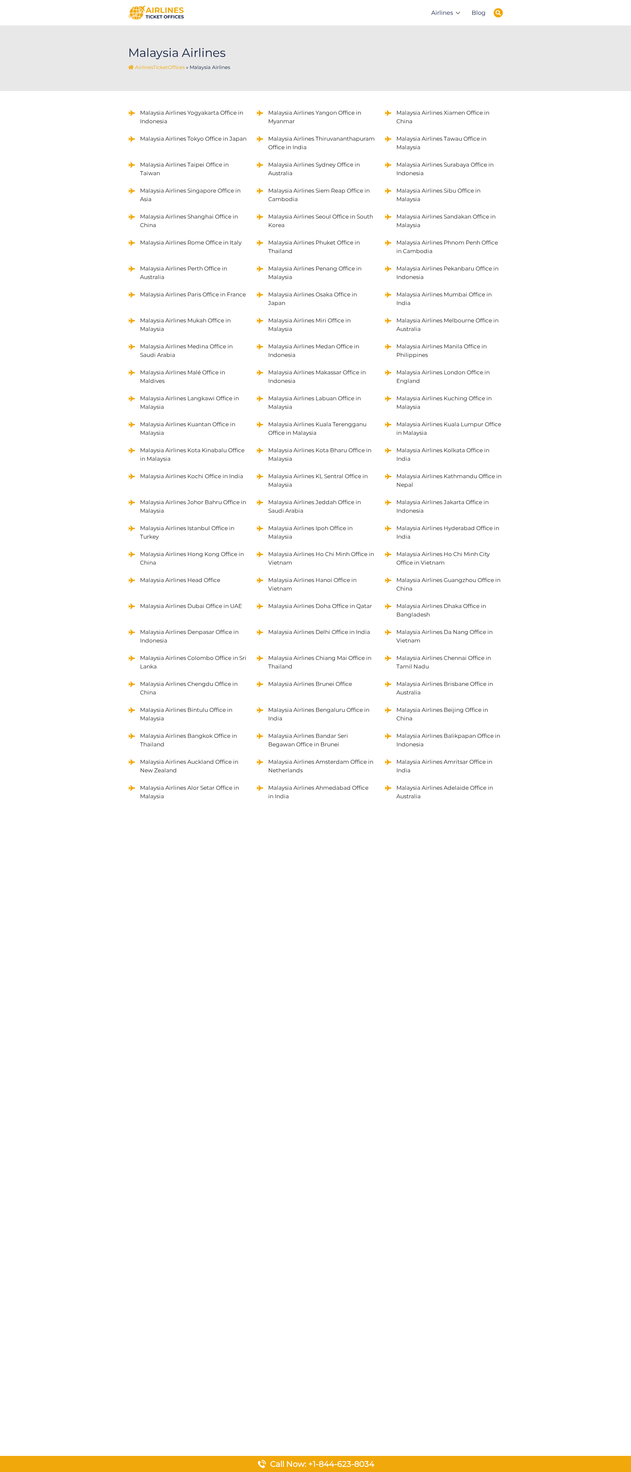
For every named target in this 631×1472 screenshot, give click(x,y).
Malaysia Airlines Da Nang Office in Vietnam (444, 636)
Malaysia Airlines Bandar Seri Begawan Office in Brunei (308, 740)
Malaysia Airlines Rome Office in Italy (191, 242)
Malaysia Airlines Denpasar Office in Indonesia (189, 636)
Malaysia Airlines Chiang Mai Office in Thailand (319, 662)
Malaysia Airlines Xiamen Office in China (442, 117)
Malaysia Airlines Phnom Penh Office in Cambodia (447, 246)
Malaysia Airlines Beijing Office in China (442, 714)
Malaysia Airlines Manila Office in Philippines (441, 350)
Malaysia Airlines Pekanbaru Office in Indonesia (447, 272)
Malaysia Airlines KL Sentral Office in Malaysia (318, 480)
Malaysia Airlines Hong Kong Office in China (192, 558)
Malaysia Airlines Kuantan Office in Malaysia (187, 428)
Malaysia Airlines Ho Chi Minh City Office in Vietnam (443, 558)
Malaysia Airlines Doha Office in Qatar (320, 606)
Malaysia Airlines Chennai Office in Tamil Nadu (443, 662)
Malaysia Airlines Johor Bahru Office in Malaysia (193, 506)
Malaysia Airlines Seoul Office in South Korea (320, 220)
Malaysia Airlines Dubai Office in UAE (191, 606)
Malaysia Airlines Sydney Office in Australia (314, 168)
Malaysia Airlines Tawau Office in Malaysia (441, 143)
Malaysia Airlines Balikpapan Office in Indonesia (448, 740)
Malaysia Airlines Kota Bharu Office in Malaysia (319, 454)
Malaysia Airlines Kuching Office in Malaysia (444, 402)
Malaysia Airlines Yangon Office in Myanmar (314, 117)
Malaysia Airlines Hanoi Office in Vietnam (312, 584)
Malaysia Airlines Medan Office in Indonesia (313, 350)
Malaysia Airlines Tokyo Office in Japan (193, 138)
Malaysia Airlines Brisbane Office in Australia (444, 688)
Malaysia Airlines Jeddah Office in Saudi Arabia (314, 506)
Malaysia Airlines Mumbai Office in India (444, 298)
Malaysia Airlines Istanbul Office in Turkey (187, 532)
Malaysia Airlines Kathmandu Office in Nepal (449, 480)
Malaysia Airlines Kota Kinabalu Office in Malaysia (192, 454)
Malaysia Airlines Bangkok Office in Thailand (188, 740)
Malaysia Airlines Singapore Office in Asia (190, 194)
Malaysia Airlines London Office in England (443, 376)
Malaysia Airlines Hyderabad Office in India (447, 532)
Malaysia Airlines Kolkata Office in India (442, 454)
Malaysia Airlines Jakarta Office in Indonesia (442, 506)
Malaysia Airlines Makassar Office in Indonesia (317, 376)
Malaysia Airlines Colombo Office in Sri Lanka (193, 662)
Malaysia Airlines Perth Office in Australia (183, 272)
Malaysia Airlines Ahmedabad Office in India (318, 792)
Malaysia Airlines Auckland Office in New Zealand (189, 766)
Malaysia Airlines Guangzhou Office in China (448, 584)
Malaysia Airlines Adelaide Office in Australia (444, 792)
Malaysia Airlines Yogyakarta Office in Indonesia (191, 117)
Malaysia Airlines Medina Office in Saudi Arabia (186, 350)
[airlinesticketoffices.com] (156, 12)
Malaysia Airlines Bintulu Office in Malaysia (186, 714)
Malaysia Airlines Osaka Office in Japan (312, 298)
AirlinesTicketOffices (160, 67)
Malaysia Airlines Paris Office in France (193, 294)
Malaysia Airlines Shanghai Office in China (189, 220)
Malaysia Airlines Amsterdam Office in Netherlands (320, 766)
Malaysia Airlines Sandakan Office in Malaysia (446, 220)
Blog (478, 12)
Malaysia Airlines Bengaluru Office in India (318, 714)
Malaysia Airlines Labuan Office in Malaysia (314, 402)
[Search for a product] (498, 12)
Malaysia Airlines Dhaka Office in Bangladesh (441, 610)
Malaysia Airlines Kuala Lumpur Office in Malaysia (448, 428)
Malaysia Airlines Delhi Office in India (319, 632)
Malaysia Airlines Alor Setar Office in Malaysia (189, 792)
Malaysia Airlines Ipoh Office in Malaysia (310, 532)
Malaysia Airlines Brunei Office (310, 684)
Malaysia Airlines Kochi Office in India (191, 476)
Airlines (442, 12)
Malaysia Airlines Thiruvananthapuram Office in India (321, 143)
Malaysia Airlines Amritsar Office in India (444, 766)
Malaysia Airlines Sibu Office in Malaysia (438, 194)
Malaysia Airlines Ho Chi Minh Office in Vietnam (321, 558)
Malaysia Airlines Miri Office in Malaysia (309, 324)
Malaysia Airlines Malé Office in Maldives (182, 376)
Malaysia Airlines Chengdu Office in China (189, 688)
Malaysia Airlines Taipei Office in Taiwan (184, 168)
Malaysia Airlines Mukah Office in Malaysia (185, 324)
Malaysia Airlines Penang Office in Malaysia (315, 272)
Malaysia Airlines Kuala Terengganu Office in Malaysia (317, 428)
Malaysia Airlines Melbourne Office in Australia (447, 324)
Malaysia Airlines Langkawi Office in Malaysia (189, 402)
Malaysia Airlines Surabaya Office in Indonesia (445, 168)
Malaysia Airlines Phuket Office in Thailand (314, 246)
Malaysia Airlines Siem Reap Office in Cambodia (319, 194)
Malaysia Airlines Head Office (180, 580)
